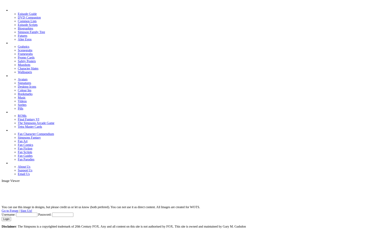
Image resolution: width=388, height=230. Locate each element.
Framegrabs (25, 54)
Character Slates (28, 68)
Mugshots (24, 64)
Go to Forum (10, 210)
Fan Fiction (25, 148)
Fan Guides (25, 155)
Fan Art (22, 141)
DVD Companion (29, 17)
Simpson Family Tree (31, 32)
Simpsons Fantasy (29, 137)
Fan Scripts (25, 152)
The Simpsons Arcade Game (36, 123)
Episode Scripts (28, 24)
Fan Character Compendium (36, 134)
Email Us (24, 174)
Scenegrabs (25, 50)
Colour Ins (24, 90)
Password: (44, 214)
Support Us (25, 170)
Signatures (24, 83)
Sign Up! (26, 210)
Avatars (22, 79)
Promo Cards (26, 57)
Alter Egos (25, 39)
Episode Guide (27, 14)
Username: (8, 214)
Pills (20, 108)
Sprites (22, 105)
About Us (24, 166)
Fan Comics (25, 145)
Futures (22, 35)
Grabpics (23, 46)
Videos (22, 101)
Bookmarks (25, 94)
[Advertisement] (194, 192)
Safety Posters (27, 61)
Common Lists (27, 21)
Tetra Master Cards (30, 126)
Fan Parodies (26, 159)
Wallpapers (25, 72)
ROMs (22, 115)
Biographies (25, 28)
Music (22, 97)
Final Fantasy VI (28, 119)
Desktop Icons (27, 86)
